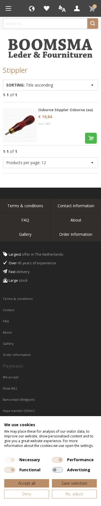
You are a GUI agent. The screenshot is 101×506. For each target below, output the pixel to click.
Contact (9, 310)
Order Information (75, 234)
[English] (62, 8)
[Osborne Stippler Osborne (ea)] (20, 125)
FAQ (25, 220)
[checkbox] (9, 460)
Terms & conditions (25, 205)
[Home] (8, 8)
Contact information (76, 205)
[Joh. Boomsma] (50, 45)
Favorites (46, 8)
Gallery (25, 234)
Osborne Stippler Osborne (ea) (65, 109)
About (75, 220)
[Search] (92, 23)
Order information (17, 355)
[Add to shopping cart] (91, 138)
